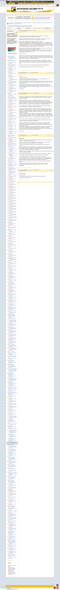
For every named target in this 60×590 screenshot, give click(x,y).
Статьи (13, 3)
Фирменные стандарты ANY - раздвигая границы (12, 307)
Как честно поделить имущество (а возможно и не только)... (12, 469)
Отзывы (37, 3)
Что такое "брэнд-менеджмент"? (10, 222)
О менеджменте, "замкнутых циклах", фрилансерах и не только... (12, 61)
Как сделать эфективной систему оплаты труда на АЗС (12, 446)
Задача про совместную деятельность (11, 254)
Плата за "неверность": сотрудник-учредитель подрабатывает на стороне (12, 57)
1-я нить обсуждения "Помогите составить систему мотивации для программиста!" (13, 148)
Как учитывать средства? (11, 200)
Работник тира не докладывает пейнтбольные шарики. (12, 334)
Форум (16, 3)
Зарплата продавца (11, 157)
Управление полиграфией (11, 400)
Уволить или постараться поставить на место (11, 304)
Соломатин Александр (23, 30)
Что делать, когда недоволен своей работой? (12, 300)
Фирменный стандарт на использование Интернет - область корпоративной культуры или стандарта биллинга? (12, 316)
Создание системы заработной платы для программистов (12, 348)
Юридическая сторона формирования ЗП (11, 490)
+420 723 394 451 (28, 1)
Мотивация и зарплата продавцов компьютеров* (11, 168)
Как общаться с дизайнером (12, 403)
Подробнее (9, 588)
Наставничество (10, 109)
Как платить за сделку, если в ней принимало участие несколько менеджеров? (12, 457)
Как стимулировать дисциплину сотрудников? (12, 465)
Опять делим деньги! (12, 78)
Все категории (11, 22)
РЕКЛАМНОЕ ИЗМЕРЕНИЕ (40, 4)
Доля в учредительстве (11, 548)
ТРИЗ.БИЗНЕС (16, 4)
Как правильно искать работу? (12, 219)
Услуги (23, 3)
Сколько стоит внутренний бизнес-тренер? (12, 500)
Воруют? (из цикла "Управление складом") (11, 115)
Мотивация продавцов (11, 87)
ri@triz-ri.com (45, 1)
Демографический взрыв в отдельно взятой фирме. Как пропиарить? (12, 144)
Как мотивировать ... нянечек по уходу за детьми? (12, 324)
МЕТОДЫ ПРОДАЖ (32, 4)
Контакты (46, 3)
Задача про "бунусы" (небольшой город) (11, 272)
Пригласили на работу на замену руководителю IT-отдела (11, 136)
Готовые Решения (28, 3)
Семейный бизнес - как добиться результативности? (12, 528)
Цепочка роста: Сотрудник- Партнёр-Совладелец (12, 65)
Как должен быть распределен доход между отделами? (12, 442)
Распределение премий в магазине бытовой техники (12, 514)
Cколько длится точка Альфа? (12, 216)
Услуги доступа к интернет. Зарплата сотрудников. (12, 171)
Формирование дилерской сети (12, 406)
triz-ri (40, 1)
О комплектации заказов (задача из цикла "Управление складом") (12, 435)
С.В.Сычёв (16, 589)
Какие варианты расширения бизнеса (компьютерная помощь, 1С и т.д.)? (12, 507)
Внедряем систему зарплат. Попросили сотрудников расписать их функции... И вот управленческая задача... (12, 540)
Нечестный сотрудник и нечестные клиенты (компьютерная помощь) (11, 365)
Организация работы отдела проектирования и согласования (12, 140)
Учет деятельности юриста (12, 118)
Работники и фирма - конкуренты (11, 75)
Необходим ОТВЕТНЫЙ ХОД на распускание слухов (12, 524)
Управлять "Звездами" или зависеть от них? (12, 293)
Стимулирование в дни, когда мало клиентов (12, 297)
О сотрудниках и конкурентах (12, 90)
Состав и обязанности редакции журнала (11, 276)
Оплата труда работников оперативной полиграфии (12, 320)
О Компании (42, 3)
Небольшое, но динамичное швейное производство (12, 477)
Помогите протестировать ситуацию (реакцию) (11, 536)
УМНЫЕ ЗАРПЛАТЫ (10, 4)
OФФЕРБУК (47, 4)
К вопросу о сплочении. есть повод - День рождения (12, 338)
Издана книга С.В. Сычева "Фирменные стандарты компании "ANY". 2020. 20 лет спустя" (12, 555)
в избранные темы (38, 28)
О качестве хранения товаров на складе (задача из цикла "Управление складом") (13, 431)
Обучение (33, 3)
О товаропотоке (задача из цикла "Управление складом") (13, 416)
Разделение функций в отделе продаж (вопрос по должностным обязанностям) (12, 258)
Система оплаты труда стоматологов (11, 250)
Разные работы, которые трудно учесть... (11, 286)
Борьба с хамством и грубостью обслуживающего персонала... (12, 352)
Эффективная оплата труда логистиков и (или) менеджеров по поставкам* (12, 473)
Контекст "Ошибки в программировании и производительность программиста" (11, 373)
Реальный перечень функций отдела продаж (12, 128)
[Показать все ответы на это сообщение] (25, 70)
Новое (10, 3)
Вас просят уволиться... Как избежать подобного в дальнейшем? (12, 361)
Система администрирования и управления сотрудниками (12, 81)
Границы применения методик (12, 493)
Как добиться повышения (11, 197)
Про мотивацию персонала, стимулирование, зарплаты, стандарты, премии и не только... (28, 22)
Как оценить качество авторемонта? (11, 72)
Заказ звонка (21, 1)
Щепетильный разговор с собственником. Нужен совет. (12, 345)
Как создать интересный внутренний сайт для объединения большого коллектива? (11, 532)
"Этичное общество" (11, 180)
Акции (50, 3)
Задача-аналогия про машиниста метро (11, 420)
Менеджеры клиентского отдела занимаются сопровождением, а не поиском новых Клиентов (12, 383)
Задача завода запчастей (11, 205)
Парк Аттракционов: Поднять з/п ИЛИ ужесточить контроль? (12, 517)
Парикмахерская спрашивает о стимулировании (12, 132)
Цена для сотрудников (11, 186)
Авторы (19, 3)
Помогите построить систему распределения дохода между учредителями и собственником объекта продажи (12, 393)
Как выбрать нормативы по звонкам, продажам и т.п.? (12, 449)
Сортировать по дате (14, 54)
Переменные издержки (11, 183)
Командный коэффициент (11, 84)
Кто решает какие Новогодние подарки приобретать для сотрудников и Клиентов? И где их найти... (12, 388)
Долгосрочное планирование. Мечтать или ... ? (12, 311)
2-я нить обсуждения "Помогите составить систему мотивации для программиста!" (13, 153)
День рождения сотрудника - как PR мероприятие (12, 439)
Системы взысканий (11, 484)
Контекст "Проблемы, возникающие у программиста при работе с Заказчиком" (12, 379)
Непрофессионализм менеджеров (11, 409)
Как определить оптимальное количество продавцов (12, 461)
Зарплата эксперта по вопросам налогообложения (12, 97)
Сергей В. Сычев (22, 72)
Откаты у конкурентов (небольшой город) (11, 283)
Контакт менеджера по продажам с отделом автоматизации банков (11, 481)
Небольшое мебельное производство (11, 243)
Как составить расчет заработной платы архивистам (12, 327)
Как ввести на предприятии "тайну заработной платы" (12, 341)
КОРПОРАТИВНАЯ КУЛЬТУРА (24, 4)
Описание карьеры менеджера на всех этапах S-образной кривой (12, 356)
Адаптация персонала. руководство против (11, 290)
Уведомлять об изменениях (19, 28)
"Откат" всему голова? (11, 194)
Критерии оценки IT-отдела (12, 211)
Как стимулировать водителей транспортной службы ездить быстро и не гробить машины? (12, 369)
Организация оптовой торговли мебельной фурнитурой (12, 331)
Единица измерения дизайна (12, 208)
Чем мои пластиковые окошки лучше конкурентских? (12, 551)
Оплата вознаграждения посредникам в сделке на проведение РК (11, 453)
